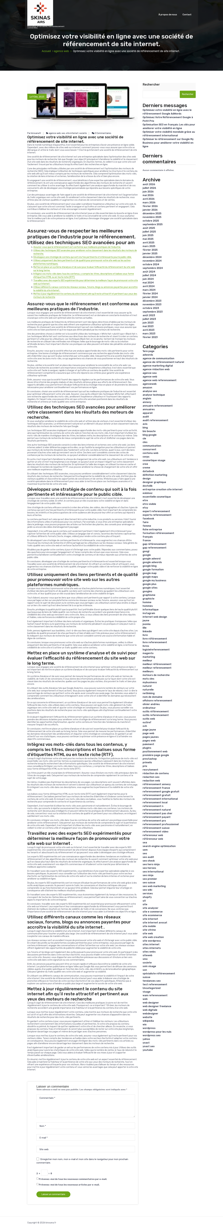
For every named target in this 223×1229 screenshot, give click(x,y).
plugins (147, 747)
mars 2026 (149, 202)
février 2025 (150, 249)
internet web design (155, 616)
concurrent (149, 449)
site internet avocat (155, 922)
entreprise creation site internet (162, 489)
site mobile (149, 926)
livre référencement (155, 638)
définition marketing (155, 474)
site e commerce (153, 911)
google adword (151, 558)
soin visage (149, 966)
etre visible (149, 504)
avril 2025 (148, 242)
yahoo (146, 1039)
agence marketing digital (158, 365)
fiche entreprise (152, 529)
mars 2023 (149, 333)
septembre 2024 (153, 268)
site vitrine (149, 929)
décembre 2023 (152, 300)
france (147, 540)
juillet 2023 (149, 319)
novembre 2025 (152, 217)
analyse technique (154, 394)
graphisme (149, 595)
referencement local (155, 802)
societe (83, 133)
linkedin (147, 631)
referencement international (160, 798)
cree (145, 464)
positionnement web (155, 751)
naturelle (148, 689)
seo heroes (149, 868)
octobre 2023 (151, 308)
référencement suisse (156, 828)
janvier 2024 (150, 297)
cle (144, 438)
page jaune (149, 729)
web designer (151, 1002)
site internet (72, 133)
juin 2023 (148, 322)
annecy (147, 402)
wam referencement (155, 995)
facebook (148, 518)
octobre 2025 (151, 220)
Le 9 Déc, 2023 (37, 97)
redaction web (151, 780)
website (147, 1017)
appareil (147, 413)
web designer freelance (157, 1006)
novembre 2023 (152, 304)
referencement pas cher (157, 813)
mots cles (148, 678)
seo (63, 133)
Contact (186, 14)
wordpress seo (151, 1035)
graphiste (148, 598)
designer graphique (154, 482)
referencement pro (154, 820)
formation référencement (158, 533)
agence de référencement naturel (163, 362)
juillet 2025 (149, 231)
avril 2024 (149, 286)
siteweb (147, 955)
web (145, 999)
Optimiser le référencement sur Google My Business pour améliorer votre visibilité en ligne (168, 143)
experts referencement (157, 514)
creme (146, 467)
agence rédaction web (156, 369)
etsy (145, 507)
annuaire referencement (158, 405)
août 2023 (149, 315)
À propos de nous (168, 14)
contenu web (150, 453)
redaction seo (151, 777)
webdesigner (150, 1013)
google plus (149, 584)
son (145, 969)
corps (146, 456)
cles (145, 442)
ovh (145, 726)
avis (145, 424)
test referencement (155, 984)
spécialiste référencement (159, 973)
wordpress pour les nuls (157, 1031)
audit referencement (155, 420)
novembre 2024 (152, 260)
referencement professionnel (161, 824)
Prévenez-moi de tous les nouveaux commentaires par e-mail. (73, 1179)
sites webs (149, 951)
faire (146, 522)
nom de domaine (152, 696)
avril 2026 (149, 198)
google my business (154, 580)
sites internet (151, 944)
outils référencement (156, 711)
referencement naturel (157, 809)
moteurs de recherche (156, 675)
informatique (151, 609)
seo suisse (149, 882)
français (148, 536)
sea (145, 842)
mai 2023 (148, 326)
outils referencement (156, 715)
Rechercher (151, 84)
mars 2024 (149, 289)
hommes (148, 605)
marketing (149, 656)
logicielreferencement (156, 649)
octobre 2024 (151, 264)
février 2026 (150, 206)
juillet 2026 (149, 188)
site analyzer (150, 908)
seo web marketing (154, 886)
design (147, 478)
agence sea (150, 373)
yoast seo (149, 1046)
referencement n (153, 806)
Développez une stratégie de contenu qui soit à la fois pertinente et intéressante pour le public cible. (82, 257)
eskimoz (147, 493)
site (145, 904)
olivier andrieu (151, 704)
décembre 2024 (152, 257)
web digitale (150, 1009)
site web (148, 933)
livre (145, 635)
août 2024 (149, 271)
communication (152, 445)
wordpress (149, 1028)
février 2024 (150, 293)
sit (144, 900)
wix (145, 1024)
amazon (147, 387)
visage (146, 991)
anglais (147, 398)
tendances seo (152, 980)
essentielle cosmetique (157, 496)
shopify (147, 897)
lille (145, 627)
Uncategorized (151, 988)
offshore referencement (157, 700)
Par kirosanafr (34, 133)
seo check (149, 860)
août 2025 (149, 228)
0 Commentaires (102, 133)
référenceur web (153, 838)
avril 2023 (148, 329)
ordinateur (149, 707)
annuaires (149, 409)
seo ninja (148, 875)
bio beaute (149, 431)
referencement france (156, 787)
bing (145, 427)
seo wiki (147, 889)
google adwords (152, 562)
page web (148, 733)
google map (150, 573)
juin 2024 (148, 279)
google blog (150, 565)
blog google (150, 434)
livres (146, 646)
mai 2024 (148, 282)
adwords (148, 354)
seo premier (150, 878)
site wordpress (152, 940)
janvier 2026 (150, 209)
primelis (147, 762)
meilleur (147, 660)
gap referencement (154, 547)
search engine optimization (159, 846)
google (147, 555)
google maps (150, 576)
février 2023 (150, 337)
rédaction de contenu (156, 773)
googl (146, 551)
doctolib (147, 485)
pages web (149, 740)
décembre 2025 (152, 213)
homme (147, 602)
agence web (61, 51)
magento (148, 653)
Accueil (46, 51)
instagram (149, 613)
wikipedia (148, 1020)
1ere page (148, 351)
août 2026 (149, 184)
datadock (148, 471)
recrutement (150, 769)
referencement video (155, 831)
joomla (146, 624)
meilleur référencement (157, 664)
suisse (146, 977)
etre (145, 500)
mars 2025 (149, 246)
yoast (146, 1042)
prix (145, 766)
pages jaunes (151, 737)
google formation (153, 569)
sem (145, 849)
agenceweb (150, 383)
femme (147, 525)
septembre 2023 (153, 311)
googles (147, 591)
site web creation (153, 937)
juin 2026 (148, 191)
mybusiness (150, 682)
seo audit (148, 857)
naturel (147, 686)
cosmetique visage (154, 460)
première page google (156, 755)
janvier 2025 (150, 253)
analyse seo (150, 391)
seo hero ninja (151, 864)
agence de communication (158, 358)
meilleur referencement (157, 667)
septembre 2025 (153, 224)
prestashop (150, 758)
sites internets (152, 948)
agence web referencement (159, 380)
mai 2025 (148, 238)
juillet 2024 (149, 275)
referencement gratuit (157, 795)
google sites (150, 587)
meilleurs (148, 671)
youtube (148, 1050)
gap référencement (154, 544)
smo (145, 959)
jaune (146, 620)
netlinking (149, 693)
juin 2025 (148, 235)
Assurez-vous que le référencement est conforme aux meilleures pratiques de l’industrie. (77, 247)
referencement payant (157, 817)
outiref (147, 722)
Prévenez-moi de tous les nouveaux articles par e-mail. (69, 1185)
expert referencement (156, 511)
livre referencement (155, 642)
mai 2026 (148, 195)
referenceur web (153, 835)
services (148, 893)
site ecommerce (152, 915)
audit (146, 416)
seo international (153, 871)
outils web (149, 718)
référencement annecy (157, 784)
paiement (148, 744)
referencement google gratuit (161, 791)
